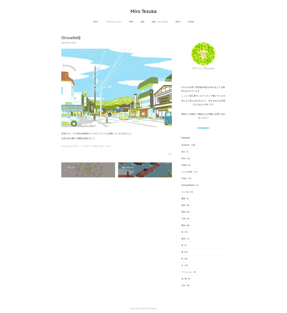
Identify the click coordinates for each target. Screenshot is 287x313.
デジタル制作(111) (86, 146)
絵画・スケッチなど (160, 21)
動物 (185, 225)
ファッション (188, 272)
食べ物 (185, 278)
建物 (184, 198)
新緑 (185, 238)
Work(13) (76, 146)
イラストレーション (114, 21)
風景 (185, 205)
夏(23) (102, 146)
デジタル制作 (189, 171)
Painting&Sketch (189, 185)
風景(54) (96, 146)
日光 (185, 285)
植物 (185, 211)
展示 (184, 151)
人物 (185, 218)
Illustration (188, 145)
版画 (142, 21)
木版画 (185, 165)
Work (131, 21)
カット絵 (187, 191)
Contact (191, 21)
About (177, 21)
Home (95, 21)
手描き (186, 178)
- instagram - (203, 127)
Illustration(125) (66, 146)
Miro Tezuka (143, 11)
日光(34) (108, 146)
